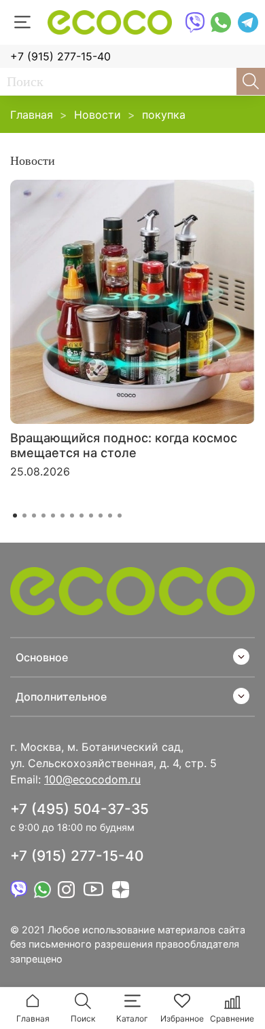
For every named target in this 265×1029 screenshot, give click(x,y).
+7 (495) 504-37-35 (79, 808)
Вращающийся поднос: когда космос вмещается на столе (123, 445)
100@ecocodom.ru (92, 779)
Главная (31, 114)
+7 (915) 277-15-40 (60, 56)
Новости (97, 114)
